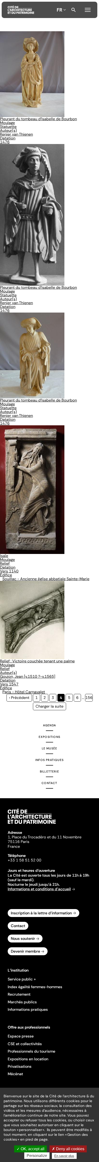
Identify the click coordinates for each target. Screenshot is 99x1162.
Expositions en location (28, 1059)
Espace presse (21, 1036)
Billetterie (49, 771)
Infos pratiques (49, 760)
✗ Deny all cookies (68, 1149)
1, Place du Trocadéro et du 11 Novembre (44, 837)
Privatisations (19, 1066)
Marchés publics (22, 1002)
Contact (49, 783)
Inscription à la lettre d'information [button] (41, 913)
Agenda (49, 725)
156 (89, 697)
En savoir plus (64, 1156)
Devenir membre (25, 951)
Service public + (22, 979)
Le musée (49, 748)
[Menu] (87, 9)
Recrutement (19, 994)
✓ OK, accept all (30, 1149)
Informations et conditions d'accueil (39, 889)
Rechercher (73, 10)
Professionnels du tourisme (31, 1051)
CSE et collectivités (25, 1043)
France (14, 846)
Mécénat (15, 1073)
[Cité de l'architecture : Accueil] (32, 824)
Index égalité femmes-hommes (35, 986)
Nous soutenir (23, 938)
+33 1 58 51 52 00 (24, 860)
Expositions (49, 737)
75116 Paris (18, 841)
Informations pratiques (28, 1009)
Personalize (37, 1156)
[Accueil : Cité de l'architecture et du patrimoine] (21, 10)
